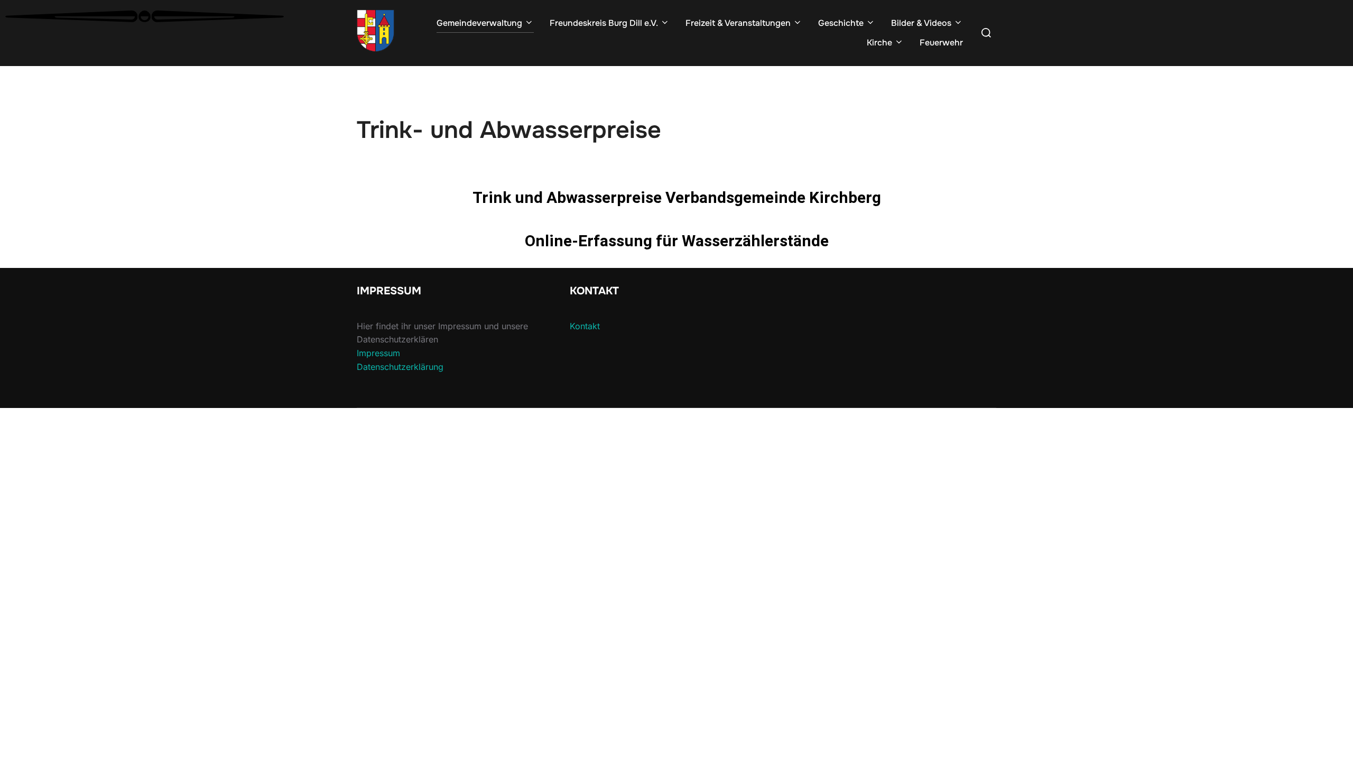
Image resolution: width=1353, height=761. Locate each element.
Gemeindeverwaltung (479, 23)
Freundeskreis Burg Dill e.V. (604, 23)
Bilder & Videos (921, 23)
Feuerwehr (941, 42)
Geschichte (841, 23)
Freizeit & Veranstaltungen (738, 23)
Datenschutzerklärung (400, 366)
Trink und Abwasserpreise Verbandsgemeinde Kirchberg (676, 197)
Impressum (378, 353)
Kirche (879, 42)
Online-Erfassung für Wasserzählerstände (677, 240)
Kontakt (585, 326)
